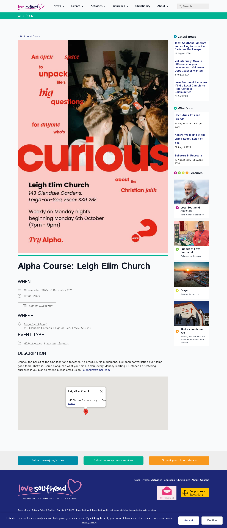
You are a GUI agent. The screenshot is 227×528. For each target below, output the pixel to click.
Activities (96, 6)
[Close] (101, 391)
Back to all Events (30, 36)
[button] (86, 412)
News (57, 6)
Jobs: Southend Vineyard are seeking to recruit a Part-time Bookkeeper (190, 46)
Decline (212, 520)
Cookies (51, 510)
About (161, 6)
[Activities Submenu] (106, 6)
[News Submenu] (64, 6)
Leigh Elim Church (35, 324)
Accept (188, 520)
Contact (204, 480)
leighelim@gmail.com (96, 370)
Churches (119, 6)
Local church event (56, 343)
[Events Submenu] (83, 6)
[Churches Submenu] (128, 6)
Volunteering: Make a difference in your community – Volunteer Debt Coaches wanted (189, 66)
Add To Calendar (39, 306)
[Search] (180, 6)
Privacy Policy (39, 510)
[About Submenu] (168, 6)
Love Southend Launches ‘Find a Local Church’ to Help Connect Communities (191, 87)
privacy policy (88, 522)
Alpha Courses (33, 343)
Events (75, 6)
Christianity (142, 6)
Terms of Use (24, 510)
